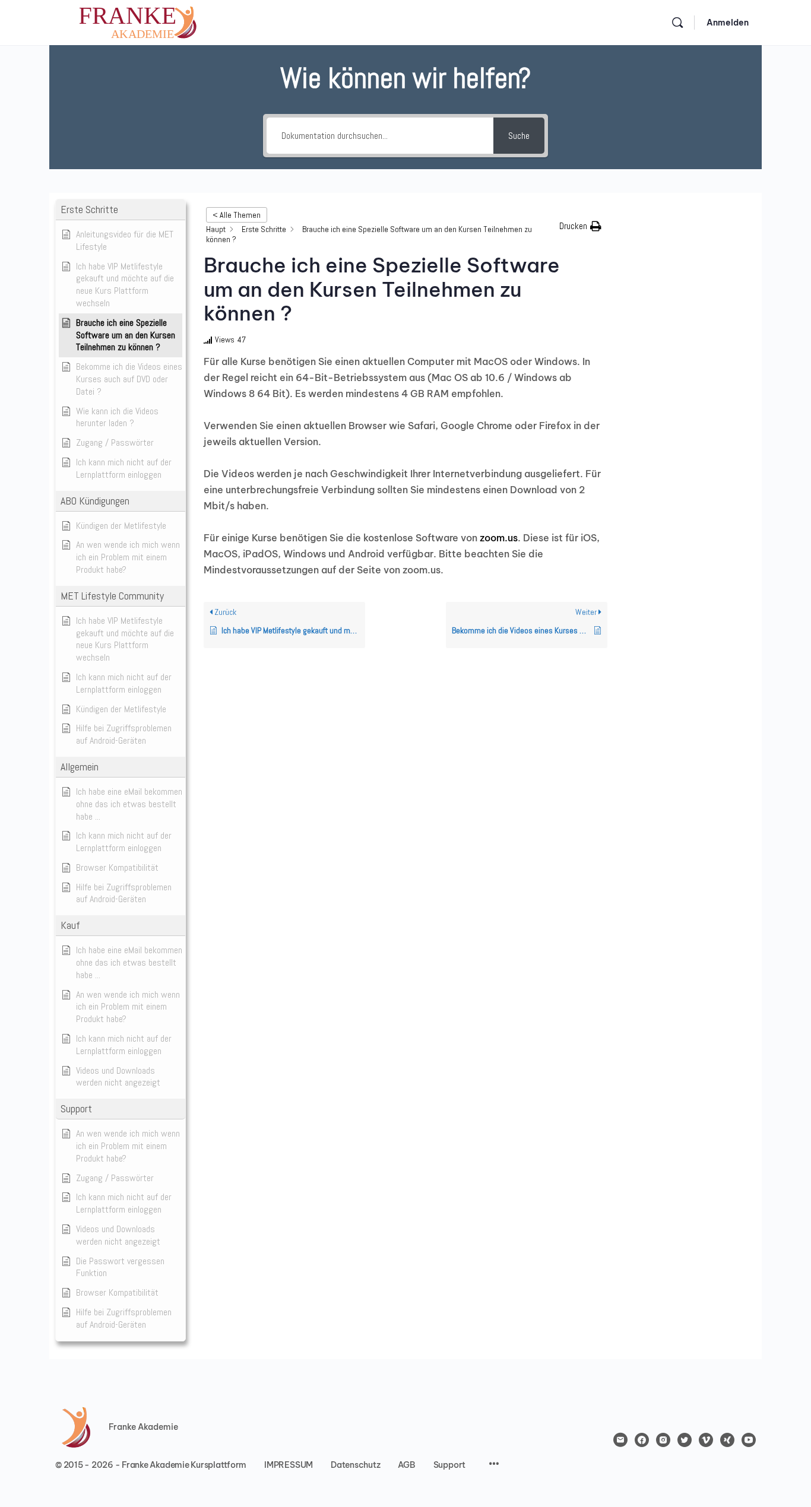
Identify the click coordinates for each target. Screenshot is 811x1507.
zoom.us (499, 538)
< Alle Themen (237, 215)
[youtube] (749, 1440)
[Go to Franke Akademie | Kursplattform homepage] (138, 21)
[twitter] (684, 1440)
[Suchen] (677, 22)
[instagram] (663, 1440)
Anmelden (728, 22)
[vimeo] (706, 1440)
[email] (620, 1440)
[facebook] (642, 1440)
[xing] (727, 1440)
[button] (120, 209)
